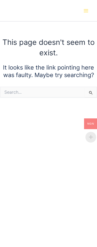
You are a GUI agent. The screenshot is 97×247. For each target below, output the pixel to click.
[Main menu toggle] (86, 10)
